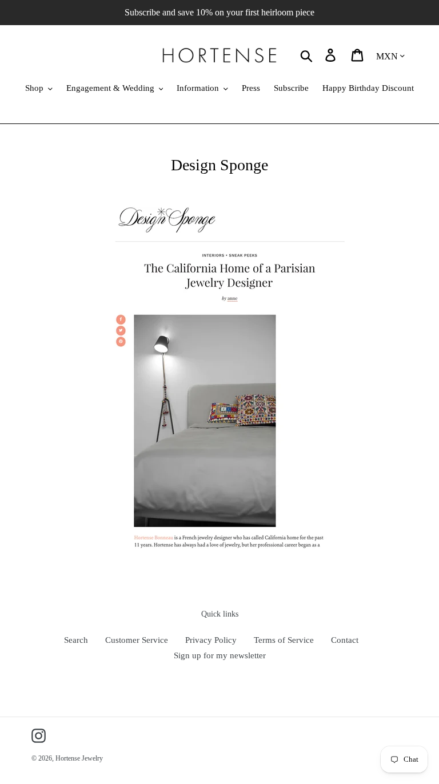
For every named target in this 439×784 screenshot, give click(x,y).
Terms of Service (284, 640)
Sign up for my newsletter (220, 655)
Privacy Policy (211, 640)
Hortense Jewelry (79, 758)
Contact (344, 640)
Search (76, 640)
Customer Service (136, 640)
